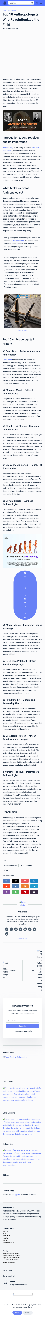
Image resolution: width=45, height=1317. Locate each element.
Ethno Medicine (9, 1113)
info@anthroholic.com (18, 1285)
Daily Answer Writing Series (11, 1255)
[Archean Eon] (22, 1129)
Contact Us (6, 1236)
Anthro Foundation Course (11, 1253)
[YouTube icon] (34, 929)
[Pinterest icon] (30, 929)
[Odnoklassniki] (25, 886)
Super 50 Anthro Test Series (11, 1258)
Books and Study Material (11, 1260)
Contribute (6, 1238)
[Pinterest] (25, 881)
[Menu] (41, 3)
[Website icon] (16, 929)
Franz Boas (7, 360)
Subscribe (22, 1026)
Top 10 (7, 870)
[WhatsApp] (15, 892)
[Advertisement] (22, 53)
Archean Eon (8, 1144)
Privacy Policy (28, 1031)
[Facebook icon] (6, 929)
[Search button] (32, 3)
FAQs (4, 1234)
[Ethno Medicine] (22, 1098)
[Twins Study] (22, 1067)
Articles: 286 (22, 939)
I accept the (23, 1031)
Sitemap (5, 1240)
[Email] (34, 892)
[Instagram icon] (25, 929)
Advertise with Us (8, 1242)
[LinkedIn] (34, 881)
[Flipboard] (25, 892)
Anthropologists (10, 865)
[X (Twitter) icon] (20, 929)
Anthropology (8, 147)
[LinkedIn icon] (11, 929)
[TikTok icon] (6, 934)
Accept (17, 1312)
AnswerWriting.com (9, 1262)
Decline (27, 1312)
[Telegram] (34, 886)
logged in (17, 1195)
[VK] (15, 886)
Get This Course (25, 595)
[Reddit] (6, 886)
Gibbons (6, 1175)
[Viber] (6, 892)
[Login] (37, 3)
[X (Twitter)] (15, 881)
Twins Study (8, 1082)
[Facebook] (6, 881)
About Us (5, 1231)
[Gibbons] (22, 1160)
